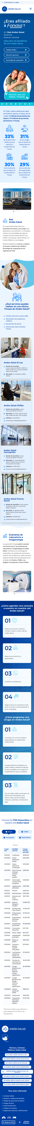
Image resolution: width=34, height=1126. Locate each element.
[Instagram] (9, 1118)
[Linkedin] (14, 1118)
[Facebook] (4, 1118)
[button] (5, 199)
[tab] (9, 832)
